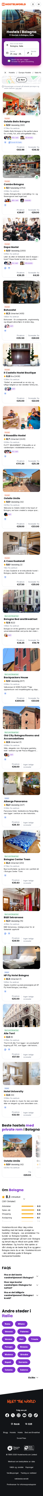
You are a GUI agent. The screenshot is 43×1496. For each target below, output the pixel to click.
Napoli (8, 1362)
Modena (9, 1354)
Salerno (24, 1370)
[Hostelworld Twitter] (13, 1415)
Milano (21, 1324)
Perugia (9, 1347)
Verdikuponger (13, 1473)
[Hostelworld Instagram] (19, 1415)
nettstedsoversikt (21, 1479)
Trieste (34, 1339)
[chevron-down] (24, 1199)
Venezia (9, 1331)
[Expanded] (5, 72)
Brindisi (24, 1354)
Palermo (24, 1331)
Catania (9, 1370)
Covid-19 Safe (16, 142)
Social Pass (21, 1438)
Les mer (19, 88)
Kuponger (30, 1467)
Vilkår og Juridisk (17, 1467)
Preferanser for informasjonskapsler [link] (21, 1484)
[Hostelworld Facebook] (7, 1415)
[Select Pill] (33, 4)
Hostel (7, 118)
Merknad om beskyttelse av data (21, 1461)
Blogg (5, 1432)
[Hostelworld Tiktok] (36, 1415)
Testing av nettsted (28, 1473)
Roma (7, 1324)
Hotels (20, 1432)
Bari (21, 1339)
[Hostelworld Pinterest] (30, 1415)
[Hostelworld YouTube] (24, 1415)
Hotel (7, 798)
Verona (8, 1339)
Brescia (24, 1347)
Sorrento (23, 1362)
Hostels (13, 1432)
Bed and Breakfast (11, 616)
